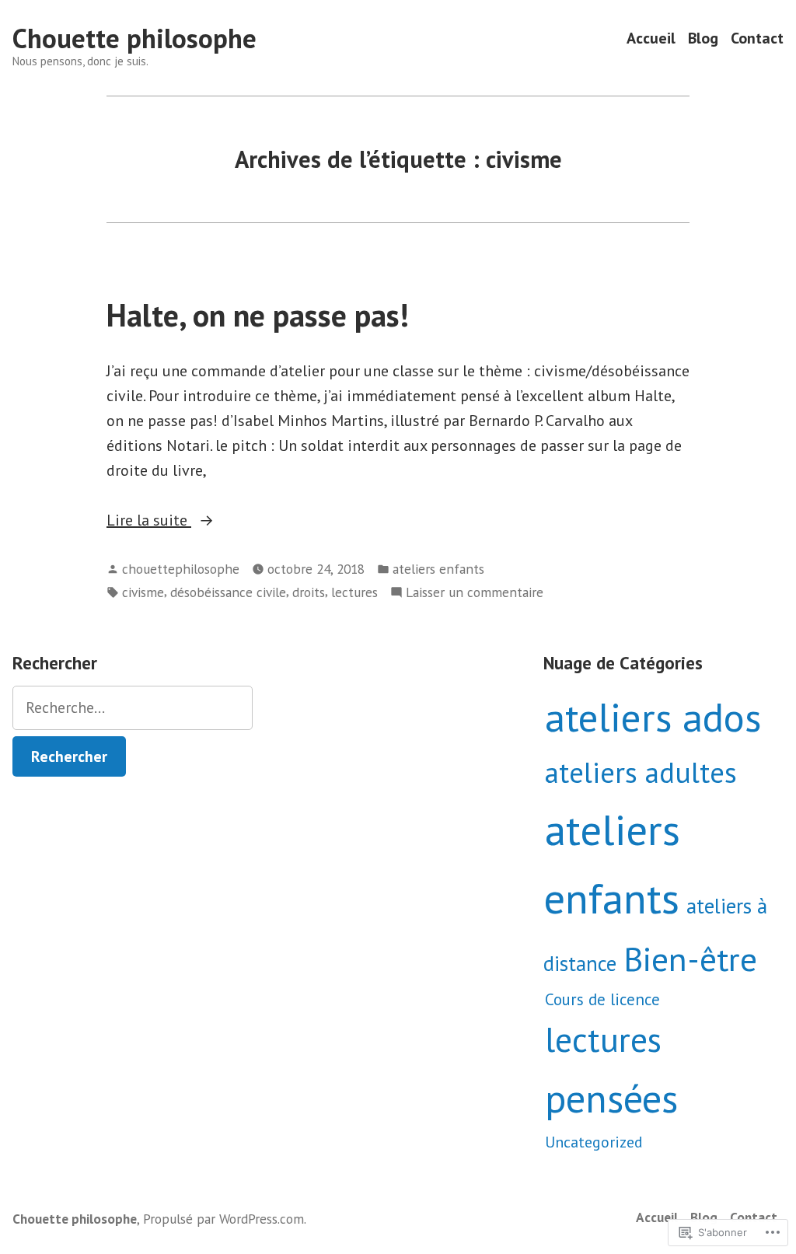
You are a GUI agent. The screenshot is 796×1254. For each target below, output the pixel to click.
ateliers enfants (438, 569)
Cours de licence (602, 999)
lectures (354, 592)
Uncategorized (594, 1142)
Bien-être (690, 958)
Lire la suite (148, 521)
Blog (703, 38)
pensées (611, 1098)
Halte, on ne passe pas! (257, 315)
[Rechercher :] (132, 708)
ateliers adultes (641, 772)
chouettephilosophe (180, 569)
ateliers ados (653, 716)
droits (308, 592)
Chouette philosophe (134, 38)
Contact (757, 38)
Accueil (651, 38)
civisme (143, 592)
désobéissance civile (228, 592)
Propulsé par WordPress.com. (224, 1219)
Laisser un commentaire (474, 592)
